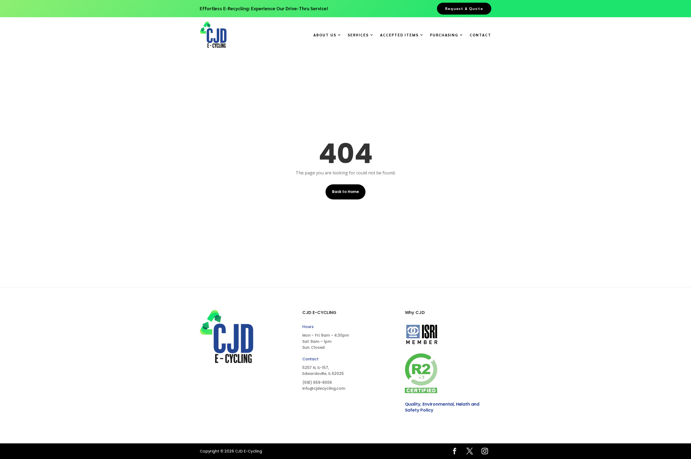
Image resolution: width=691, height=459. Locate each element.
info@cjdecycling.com (323, 388)
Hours (308, 326)
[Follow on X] (469, 451)
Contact (480, 35)
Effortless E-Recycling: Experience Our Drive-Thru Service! (264, 8)
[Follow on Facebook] (454, 451)
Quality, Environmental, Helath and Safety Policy (442, 407)
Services (358, 35)
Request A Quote (464, 8)
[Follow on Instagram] (484, 451)
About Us (324, 35)
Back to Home (345, 191)
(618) (317, 382)
